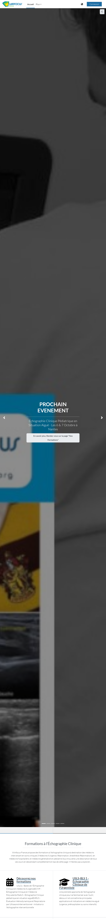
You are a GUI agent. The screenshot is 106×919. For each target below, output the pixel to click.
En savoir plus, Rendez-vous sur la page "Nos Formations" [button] (53, 438)
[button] (4, 418)
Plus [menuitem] (38, 4)
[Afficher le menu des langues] (82, 4)
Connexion (94, 4)
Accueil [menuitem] (30, 4)
